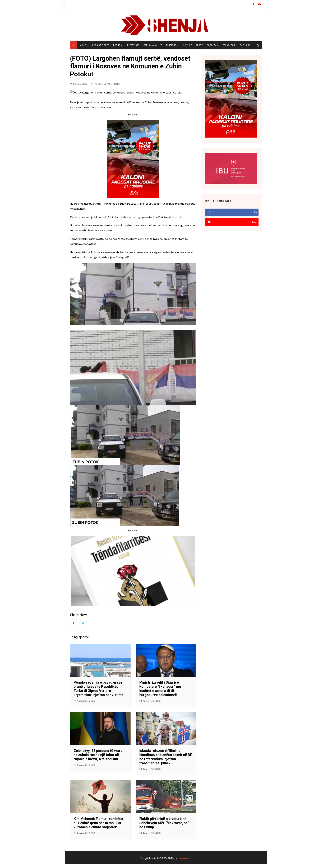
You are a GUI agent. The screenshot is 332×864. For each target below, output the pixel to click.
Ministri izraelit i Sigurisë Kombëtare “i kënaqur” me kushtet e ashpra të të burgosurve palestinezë (160, 688)
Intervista (133, 45)
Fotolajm (212, 45)
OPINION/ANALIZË (153, 45)
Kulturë (187, 45)
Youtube (259, 4)
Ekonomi (118, 45)
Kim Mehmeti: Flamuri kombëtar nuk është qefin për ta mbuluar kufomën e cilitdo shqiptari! (99, 823)
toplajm (116, 83)
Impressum (185, 858)
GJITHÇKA (245, 45)
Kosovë (99, 83)
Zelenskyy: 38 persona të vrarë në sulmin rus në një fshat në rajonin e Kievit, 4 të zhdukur (98, 755)
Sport (199, 45)
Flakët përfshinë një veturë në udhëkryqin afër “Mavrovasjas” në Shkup (164, 823)
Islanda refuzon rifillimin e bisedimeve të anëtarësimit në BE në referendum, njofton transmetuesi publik (165, 757)
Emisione (171, 45)
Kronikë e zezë (100, 45)
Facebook (253, 4)
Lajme (82, 45)
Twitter (82, 622)
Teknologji (229, 45)
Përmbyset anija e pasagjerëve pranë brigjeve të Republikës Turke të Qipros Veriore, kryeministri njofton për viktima (98, 688)
